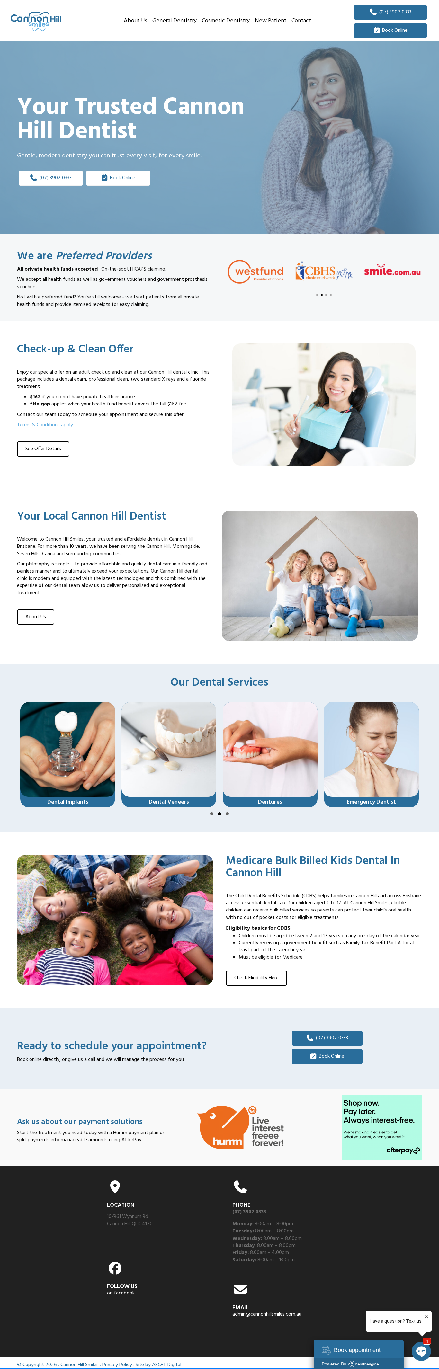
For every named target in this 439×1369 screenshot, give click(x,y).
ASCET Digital (166, 1365)
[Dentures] (168, 755)
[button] (317, 295)
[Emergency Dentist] (270, 755)
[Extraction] (371, 755)
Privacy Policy (117, 1365)
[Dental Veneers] (67, 755)
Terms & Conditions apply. (45, 425)
